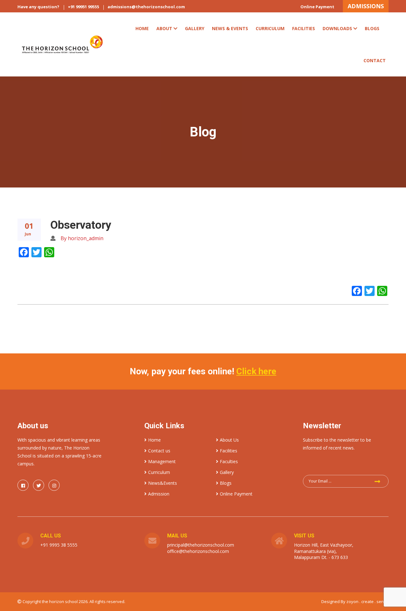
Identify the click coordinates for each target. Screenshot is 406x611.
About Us (229, 440)
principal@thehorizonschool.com (200, 545)
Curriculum (159, 472)
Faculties (229, 461)
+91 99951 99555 (83, 7)
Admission (158, 494)
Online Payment (317, 7)
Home (142, 28)
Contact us (159, 451)
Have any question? (38, 7)
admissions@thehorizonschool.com (146, 7)
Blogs (372, 28)
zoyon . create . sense (367, 601)
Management (162, 461)
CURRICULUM (270, 28)
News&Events (162, 483)
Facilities (303, 28)
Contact (374, 60)
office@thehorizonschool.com (198, 551)
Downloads (337, 28)
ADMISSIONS (366, 6)
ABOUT (164, 28)
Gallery (194, 28)
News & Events (230, 28)
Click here (256, 371)
